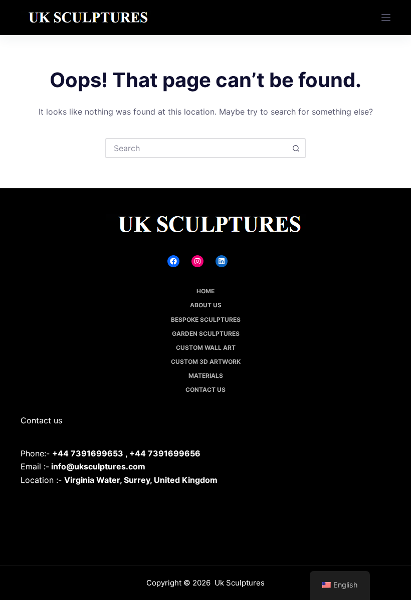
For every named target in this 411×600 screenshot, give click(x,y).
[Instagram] (197, 261)
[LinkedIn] (222, 261)
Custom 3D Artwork (206, 361)
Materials (205, 375)
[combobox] (196, 148)
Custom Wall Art (206, 347)
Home (205, 291)
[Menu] (385, 17)
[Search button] (296, 148)
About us (206, 305)
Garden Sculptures (206, 333)
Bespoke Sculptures (206, 319)
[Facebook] (173, 261)
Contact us (205, 389)
